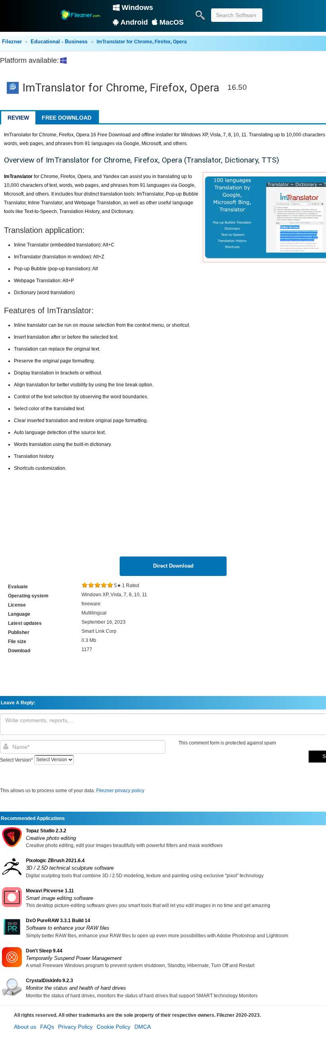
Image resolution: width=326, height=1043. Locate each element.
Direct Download (173, 566)
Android (134, 22)
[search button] (200, 15)
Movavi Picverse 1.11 (50, 891)
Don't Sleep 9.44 (44, 951)
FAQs (47, 1027)
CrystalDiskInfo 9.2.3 (49, 980)
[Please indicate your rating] (85, 585)
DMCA (142, 1027)
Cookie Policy (113, 1027)
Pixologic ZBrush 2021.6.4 (55, 860)
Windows (137, 8)
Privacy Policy (75, 1027)
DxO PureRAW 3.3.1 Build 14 (58, 920)
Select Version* (16, 759)
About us (25, 1027)
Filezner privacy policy (120, 790)
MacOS (171, 22)
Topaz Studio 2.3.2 (46, 831)
